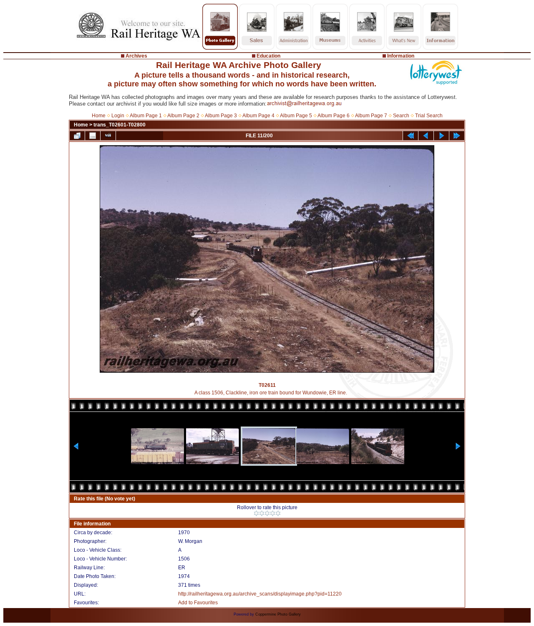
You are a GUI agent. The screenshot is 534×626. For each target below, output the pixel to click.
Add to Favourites (198, 603)
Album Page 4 (258, 116)
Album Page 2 (183, 116)
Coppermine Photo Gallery (278, 614)
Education (268, 56)
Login (117, 116)
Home (99, 116)
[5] (278, 513)
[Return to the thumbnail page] (77, 135)
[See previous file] (425, 135)
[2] (261, 513)
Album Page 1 (146, 116)
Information (400, 56)
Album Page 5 (296, 116)
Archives (136, 56)
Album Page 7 (371, 116)
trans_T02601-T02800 (119, 125)
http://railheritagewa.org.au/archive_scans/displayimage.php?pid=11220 (260, 594)
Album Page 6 (333, 116)
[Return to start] (410, 135)
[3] (267, 513)
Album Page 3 (221, 116)
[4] (272, 513)
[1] (256, 513)
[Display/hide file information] (92, 135)
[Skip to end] (456, 135)
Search (401, 116)
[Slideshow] (108, 135)
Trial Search (429, 116)
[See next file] (441, 135)
